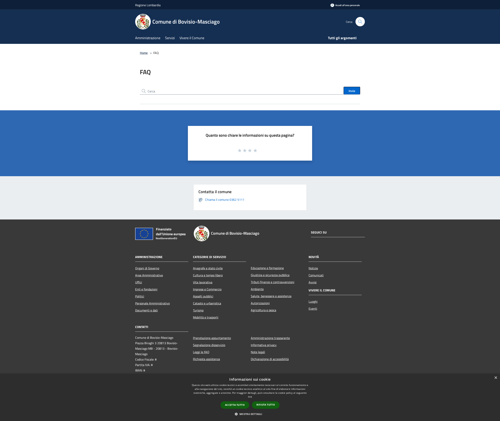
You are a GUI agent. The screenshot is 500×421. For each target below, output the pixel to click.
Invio (352, 90)
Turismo (198, 310)
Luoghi (313, 301)
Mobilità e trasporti (205, 317)
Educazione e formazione (267, 268)
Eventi (313, 308)
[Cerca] (360, 21)
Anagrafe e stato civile (208, 268)
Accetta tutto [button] (235, 405)
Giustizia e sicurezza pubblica (270, 275)
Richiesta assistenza (206, 359)
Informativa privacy (264, 345)
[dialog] (250, 397)
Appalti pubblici (203, 296)
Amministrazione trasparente (270, 338)
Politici (139, 296)
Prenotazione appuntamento (212, 338)
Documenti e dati (146, 310)
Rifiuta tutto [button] (265, 404)
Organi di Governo (147, 268)
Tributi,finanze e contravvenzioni (272, 282)
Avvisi (313, 282)
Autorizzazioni (260, 303)
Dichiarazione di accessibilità (270, 359)
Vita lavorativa (202, 282)
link (250, 396)
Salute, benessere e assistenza (271, 296)
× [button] (495, 377)
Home (144, 52)
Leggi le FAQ (201, 352)
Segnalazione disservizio (209, 345)
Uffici (138, 282)
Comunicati (316, 275)
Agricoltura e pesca (263, 310)
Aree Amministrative (149, 275)
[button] (250, 414)
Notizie (313, 268)
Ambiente (257, 289)
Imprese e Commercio (207, 289)
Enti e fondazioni (146, 289)
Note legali (258, 352)
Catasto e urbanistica (207, 303)
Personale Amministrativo (152, 303)
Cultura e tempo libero (208, 275)
